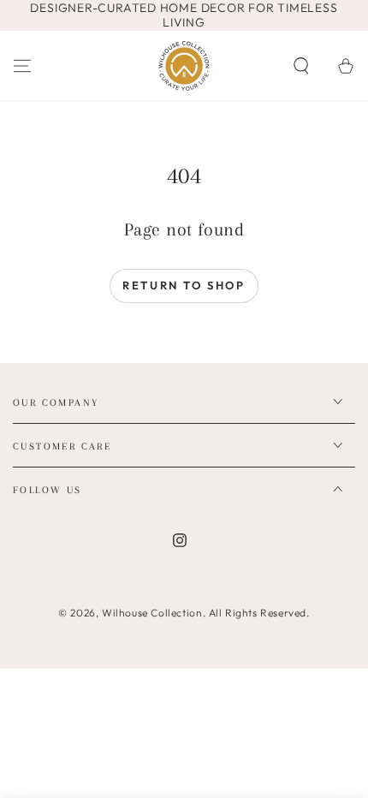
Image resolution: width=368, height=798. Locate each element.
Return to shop (183, 285)
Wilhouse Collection (152, 612)
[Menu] (22, 65)
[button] (301, 65)
